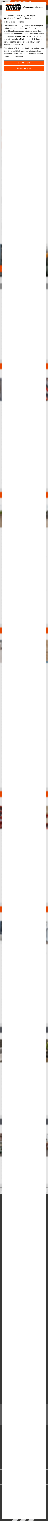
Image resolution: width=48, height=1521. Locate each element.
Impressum (34, 15)
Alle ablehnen (24, 63)
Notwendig (10, 22)
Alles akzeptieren (24, 68)
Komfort (21, 22)
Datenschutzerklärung (16, 15)
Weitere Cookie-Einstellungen (19, 18)
